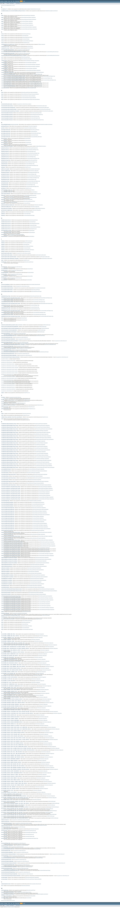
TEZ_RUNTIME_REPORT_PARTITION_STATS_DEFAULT (11, 709)
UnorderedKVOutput (25, 39)
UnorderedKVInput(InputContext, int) (7, 848)
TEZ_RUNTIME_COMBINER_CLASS (7, 637)
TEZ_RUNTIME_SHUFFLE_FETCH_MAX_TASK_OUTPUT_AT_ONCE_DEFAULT (15, 739)
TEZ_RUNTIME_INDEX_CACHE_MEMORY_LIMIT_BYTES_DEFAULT (13, 666)
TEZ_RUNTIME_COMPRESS (6, 639)
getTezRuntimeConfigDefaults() (6, 210)
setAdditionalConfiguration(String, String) (8, 423)
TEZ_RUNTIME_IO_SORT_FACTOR (7, 675)
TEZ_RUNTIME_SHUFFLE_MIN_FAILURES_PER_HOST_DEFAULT (13, 765)
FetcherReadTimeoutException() (7, 105)
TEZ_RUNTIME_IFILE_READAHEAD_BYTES (9, 659)
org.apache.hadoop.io (5, 358)
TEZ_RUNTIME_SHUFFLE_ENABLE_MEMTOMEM (10, 720)
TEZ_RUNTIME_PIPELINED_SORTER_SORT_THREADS (11, 700)
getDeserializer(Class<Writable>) (7, 146)
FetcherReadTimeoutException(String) (8, 107)
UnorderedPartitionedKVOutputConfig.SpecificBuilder (31, 99)
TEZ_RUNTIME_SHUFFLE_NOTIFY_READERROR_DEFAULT (12, 772)
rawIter (2, 413)
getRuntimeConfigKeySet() (6, 206)
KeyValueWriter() (4, 279)
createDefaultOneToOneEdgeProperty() (8, 85)
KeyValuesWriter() (4, 276)
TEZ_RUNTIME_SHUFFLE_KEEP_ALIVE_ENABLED (10, 741)
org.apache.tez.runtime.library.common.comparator (9, 367)
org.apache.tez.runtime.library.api (16, 266)
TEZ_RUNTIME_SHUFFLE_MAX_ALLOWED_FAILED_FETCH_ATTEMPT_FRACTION (16, 748)
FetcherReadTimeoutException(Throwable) (8, 109)
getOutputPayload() (4, 184)
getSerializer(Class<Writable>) (6, 208)
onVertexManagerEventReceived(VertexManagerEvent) (11, 328)
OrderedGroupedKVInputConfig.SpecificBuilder (30, 92)
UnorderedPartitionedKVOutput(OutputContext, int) (10, 870)
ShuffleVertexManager (40, 72)
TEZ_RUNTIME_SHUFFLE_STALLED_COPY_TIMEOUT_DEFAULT (12, 785)
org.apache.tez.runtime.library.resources (8, 387)
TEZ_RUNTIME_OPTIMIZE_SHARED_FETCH (9, 691)
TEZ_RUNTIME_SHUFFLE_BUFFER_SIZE (8, 715)
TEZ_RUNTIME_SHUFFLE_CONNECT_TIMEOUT (9, 718)
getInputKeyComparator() (5, 160)
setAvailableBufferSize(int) (6, 469)
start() (2, 622)
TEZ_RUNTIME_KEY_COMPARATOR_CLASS (9, 684)
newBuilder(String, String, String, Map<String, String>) (10, 297)
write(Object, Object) (4, 897)
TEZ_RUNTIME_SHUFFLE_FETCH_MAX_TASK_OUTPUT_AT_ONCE (13, 737)
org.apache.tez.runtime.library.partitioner (17, 234)
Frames (8, 3)
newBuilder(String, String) (5, 296)
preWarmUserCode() (5, 408)
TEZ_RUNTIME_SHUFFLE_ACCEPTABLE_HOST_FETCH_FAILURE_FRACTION (15, 711)
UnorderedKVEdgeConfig (37, 74)
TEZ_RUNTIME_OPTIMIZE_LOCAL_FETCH (8, 687)
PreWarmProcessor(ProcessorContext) (8, 405)
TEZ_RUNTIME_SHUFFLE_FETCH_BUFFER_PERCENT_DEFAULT (13, 732)
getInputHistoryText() (5, 156)
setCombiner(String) (4, 472)
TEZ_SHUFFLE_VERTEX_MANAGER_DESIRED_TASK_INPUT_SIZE (13, 801)
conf (2, 57)
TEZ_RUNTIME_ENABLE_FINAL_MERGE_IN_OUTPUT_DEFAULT (12, 652)
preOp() (2, 401)
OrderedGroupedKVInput (26, 33)
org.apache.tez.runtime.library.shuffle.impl (8, 389)
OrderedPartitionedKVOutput (27, 37)
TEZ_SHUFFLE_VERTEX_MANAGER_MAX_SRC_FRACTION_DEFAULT (14, 810)
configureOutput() (4, 66)
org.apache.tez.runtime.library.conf (22, 337)
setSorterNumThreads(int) (6, 592)
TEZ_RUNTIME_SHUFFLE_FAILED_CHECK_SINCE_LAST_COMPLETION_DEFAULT (16, 729)
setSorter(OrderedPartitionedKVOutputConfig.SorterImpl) (11, 589)
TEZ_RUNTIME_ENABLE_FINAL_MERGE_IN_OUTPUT (11, 650)
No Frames (12, 3)
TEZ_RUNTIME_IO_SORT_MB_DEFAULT (8, 680)
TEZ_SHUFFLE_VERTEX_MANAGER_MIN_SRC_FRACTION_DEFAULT (13, 814)
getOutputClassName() (5, 172)
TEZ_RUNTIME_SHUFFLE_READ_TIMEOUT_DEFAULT (11, 779)
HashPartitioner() (4, 236)
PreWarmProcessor (40, 405)
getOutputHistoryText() (5, 177)
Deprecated (17, 1)
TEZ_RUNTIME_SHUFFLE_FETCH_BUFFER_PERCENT (11, 730)
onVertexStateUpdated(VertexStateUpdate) (9, 331)
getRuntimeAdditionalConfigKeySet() (7, 204)
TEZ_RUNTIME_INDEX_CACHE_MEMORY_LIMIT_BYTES (11, 664)
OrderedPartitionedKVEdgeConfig (49, 76)
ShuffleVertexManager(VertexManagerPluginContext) (10, 615)
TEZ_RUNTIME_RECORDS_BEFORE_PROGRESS (10, 704)
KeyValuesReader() (4, 272)
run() (2, 415)
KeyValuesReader (28, 140)
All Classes (18, 3)
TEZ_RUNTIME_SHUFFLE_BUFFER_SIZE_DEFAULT (10, 716)
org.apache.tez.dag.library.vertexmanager (8, 360)
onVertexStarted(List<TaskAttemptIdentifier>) (9, 330)
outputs (2, 392)
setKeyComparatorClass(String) (7, 530)
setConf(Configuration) (5, 500)
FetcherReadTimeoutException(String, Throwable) (10, 111)
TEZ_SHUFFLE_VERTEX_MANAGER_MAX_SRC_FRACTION (12, 808)
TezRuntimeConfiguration (32, 126)
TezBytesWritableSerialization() (6, 825)
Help (24, 1)
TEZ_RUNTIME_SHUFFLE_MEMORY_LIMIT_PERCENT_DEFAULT (12, 757)
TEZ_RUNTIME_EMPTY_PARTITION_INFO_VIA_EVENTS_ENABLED (13, 646)
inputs (2, 260)
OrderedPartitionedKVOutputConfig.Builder (28, 19)
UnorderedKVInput (25, 35)
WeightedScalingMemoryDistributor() (7, 894)
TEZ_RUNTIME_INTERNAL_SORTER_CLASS (9, 671)
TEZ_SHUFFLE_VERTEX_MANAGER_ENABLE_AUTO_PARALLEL (13, 805)
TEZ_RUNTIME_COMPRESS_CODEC (7, 641)
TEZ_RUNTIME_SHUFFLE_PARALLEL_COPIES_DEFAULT (11, 776)
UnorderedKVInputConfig (35, 116)
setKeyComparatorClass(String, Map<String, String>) (10, 532)
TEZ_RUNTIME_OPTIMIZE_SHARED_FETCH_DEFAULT (11, 693)
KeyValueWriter (29, 279)
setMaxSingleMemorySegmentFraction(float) (9, 557)
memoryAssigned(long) (5, 284)
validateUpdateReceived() (5, 883)
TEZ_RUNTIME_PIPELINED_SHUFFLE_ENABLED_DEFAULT (12, 699)
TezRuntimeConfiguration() (6, 828)
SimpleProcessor (26, 42)
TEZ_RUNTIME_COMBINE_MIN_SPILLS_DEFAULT (10, 635)
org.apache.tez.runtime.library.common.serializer (9, 372)
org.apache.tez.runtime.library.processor (8, 385)
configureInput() (4, 60)
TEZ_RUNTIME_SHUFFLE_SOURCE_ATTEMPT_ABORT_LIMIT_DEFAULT (14, 783)
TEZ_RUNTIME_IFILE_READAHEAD (7, 657)
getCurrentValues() (4, 144)
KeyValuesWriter (30, 276)
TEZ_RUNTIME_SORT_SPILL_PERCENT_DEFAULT (10, 788)
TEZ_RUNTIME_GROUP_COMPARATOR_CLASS (9, 653)
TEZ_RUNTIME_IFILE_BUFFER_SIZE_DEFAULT (9, 655)
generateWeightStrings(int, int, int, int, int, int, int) (9, 124)
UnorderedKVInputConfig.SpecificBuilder (41, 448)
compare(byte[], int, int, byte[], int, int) (7, 44)
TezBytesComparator (41, 44)
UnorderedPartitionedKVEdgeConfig (33, 153)
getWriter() (3, 213)
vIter (2, 885)
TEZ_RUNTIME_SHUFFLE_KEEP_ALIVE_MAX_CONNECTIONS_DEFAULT (14, 746)
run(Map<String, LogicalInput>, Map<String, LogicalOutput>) (11, 417)
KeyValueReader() (4, 268)
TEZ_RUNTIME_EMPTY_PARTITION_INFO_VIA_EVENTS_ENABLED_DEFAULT (15, 648)
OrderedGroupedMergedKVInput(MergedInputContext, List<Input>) (13, 344)
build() (2, 15)
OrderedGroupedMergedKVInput (29, 201)
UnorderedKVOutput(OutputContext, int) (8, 857)
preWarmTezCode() (4, 406)
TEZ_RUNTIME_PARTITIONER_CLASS (8, 695)
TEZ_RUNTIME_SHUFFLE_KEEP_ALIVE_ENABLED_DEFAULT (12, 743)
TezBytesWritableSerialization (35, 9)
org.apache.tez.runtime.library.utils (7, 390)
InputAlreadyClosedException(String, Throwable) (10, 258)
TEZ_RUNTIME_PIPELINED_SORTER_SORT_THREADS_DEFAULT (13, 702)
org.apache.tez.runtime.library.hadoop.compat (9, 378)
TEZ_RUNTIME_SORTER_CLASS (7, 790)
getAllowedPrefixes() (5, 126)
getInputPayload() (4, 163)
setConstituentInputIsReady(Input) (7, 502)
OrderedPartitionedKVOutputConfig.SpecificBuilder (30, 94)
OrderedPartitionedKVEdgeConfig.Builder (28, 17)
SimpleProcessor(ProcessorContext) (7, 618)
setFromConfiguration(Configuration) (7, 507)
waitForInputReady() (4, 890)
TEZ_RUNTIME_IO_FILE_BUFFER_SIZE (8, 673)
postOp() (2, 399)
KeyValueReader (30, 46)
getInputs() (3, 167)
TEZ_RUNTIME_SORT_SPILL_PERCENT (8, 786)
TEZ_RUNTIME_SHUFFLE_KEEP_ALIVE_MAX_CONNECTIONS (12, 744)
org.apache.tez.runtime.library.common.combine (9, 365)
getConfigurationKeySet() (5, 129)
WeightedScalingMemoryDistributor (52, 10)
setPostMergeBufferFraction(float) (7, 575)
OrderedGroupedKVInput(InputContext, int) (8, 335)
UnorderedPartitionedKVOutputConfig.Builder (29, 29)
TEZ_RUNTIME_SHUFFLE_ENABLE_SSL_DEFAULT (10, 725)
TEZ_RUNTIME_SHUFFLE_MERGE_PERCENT (9, 760)
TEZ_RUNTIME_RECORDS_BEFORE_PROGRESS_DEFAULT (12, 706)
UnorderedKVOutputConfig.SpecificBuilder (29, 97)
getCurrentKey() (4, 138)
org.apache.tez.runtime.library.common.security (9, 371)
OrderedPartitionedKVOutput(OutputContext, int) (9, 351)
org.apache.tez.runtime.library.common (22, 286)
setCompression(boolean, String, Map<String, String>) (10, 486)
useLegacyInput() (4, 877)
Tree (13, 1)
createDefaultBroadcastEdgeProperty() (8, 74)
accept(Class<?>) (4, 9)
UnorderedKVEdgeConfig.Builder (27, 21)
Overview (2, 1)
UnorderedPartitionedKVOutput (27, 40)
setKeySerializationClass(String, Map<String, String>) (10, 547)
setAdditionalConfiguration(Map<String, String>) (9, 425)
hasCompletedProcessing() (6, 230)
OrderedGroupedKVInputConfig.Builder (28, 15)
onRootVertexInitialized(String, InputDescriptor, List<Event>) (12, 324)
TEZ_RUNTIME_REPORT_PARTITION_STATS (9, 707)
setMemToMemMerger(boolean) (7, 564)
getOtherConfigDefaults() (5, 170)
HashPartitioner (31, 236)
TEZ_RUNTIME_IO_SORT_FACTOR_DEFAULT (9, 677)
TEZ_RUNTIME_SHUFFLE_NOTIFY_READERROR (10, 771)
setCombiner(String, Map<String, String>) (8, 474)
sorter (2, 620)
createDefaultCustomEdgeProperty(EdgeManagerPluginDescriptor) (13, 76)
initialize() (3, 242)
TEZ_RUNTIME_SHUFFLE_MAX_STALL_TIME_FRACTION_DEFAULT (13, 753)
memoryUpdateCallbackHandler (7, 289)
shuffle (2, 611)
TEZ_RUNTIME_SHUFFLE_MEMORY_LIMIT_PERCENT (11, 755)
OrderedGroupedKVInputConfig (36, 112)
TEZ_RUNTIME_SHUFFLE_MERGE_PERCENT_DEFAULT (11, 762)
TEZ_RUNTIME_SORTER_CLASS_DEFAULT (9, 792)
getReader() (3, 195)
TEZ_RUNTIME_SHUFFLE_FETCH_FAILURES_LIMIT (10, 734)
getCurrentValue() (4, 142)
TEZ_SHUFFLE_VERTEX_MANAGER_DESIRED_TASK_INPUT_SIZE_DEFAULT (15, 803)
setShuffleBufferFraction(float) (6, 578)
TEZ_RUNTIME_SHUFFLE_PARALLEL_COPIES (9, 774)
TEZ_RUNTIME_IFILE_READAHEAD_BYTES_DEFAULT (11, 661)
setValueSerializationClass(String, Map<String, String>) (11, 601)
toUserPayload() (4, 830)
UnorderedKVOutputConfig (35, 308)
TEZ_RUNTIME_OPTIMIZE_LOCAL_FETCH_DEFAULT (10, 689)
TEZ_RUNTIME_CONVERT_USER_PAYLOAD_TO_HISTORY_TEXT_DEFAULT (14, 644)
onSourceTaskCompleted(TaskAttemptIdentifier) (9, 326)
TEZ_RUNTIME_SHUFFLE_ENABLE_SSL (8, 723)
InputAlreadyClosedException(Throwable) (8, 256)
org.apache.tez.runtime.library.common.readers (9, 369)
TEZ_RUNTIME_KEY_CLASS (6, 682)
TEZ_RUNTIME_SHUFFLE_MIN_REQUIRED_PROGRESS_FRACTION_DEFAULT (15, 769)
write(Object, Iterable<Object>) (6, 895)
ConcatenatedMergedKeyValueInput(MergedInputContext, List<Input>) (13, 51)
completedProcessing (5, 46)
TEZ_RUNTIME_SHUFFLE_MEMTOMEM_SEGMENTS (10, 758)
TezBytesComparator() (5, 821)
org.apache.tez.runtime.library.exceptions (24, 253)
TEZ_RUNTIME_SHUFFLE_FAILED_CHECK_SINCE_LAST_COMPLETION (14, 727)
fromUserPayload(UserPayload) (7, 112)
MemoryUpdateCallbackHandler (34, 284)
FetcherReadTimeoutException (41, 105)
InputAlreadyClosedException (45, 256)
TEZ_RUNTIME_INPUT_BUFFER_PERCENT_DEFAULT (11, 668)
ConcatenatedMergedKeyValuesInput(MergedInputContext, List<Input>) (14, 55)
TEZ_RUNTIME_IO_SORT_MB (6, 678)
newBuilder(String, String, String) (7, 299)
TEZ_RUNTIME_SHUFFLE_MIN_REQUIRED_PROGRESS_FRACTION (13, 767)
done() (2, 92)
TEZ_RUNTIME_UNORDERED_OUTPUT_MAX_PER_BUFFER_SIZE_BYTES (14, 797)
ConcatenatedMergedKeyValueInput (52, 51)
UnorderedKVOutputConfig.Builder (27, 25)
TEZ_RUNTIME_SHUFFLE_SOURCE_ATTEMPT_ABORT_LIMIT (12, 781)
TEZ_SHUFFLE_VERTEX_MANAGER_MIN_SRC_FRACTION (11, 812)
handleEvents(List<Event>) (6, 221)
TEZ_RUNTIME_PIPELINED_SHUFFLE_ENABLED (10, 697)
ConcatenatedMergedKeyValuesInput (52, 55)
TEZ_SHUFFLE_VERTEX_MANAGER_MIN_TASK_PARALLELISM (12, 816)
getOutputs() (3, 188)
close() (2, 33)
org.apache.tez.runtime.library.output (18, 855)
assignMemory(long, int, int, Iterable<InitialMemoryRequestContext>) (13, 10)
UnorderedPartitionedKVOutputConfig (37, 119)
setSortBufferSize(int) (5, 585)
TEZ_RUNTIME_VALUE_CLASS (6, 799)
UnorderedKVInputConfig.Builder (27, 23)
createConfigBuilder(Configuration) (7, 72)
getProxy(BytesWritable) (5, 193)
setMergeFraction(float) (5, 569)
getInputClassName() (5, 149)
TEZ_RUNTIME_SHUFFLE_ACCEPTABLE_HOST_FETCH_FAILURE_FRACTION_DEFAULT (17, 713)
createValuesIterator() (5, 87)
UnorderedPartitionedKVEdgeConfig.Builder (28, 27)
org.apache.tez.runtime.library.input (24, 49)
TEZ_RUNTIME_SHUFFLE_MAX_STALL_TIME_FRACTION (11, 751)
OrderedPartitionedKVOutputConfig (37, 114)
